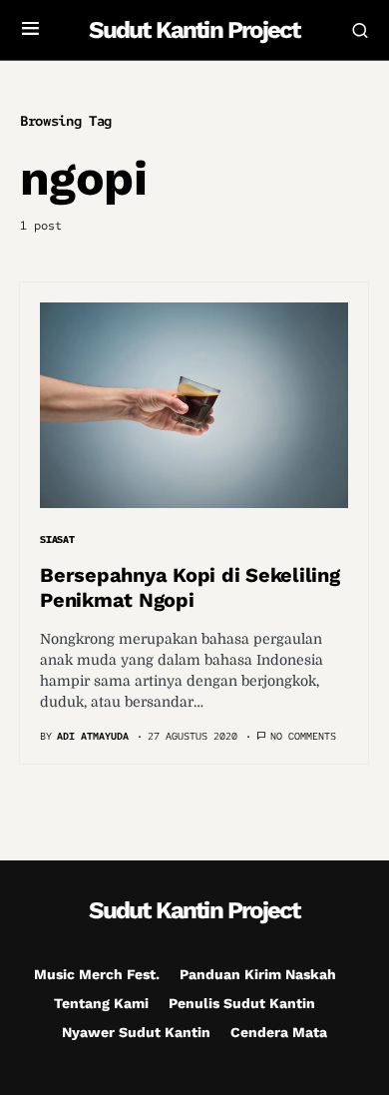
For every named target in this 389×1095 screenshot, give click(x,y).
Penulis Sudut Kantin (242, 1003)
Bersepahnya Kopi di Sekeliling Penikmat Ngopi (190, 587)
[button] (30, 30)
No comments (303, 736)
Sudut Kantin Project (194, 30)
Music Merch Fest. (97, 974)
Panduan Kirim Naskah (258, 974)
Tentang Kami (101, 1003)
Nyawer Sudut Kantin (136, 1032)
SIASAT (57, 539)
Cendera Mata (278, 1032)
